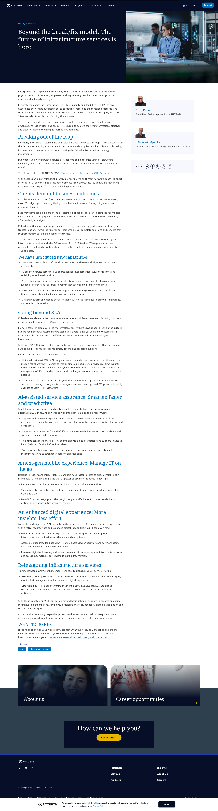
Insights (162, 767)
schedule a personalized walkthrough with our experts (80, 637)
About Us (162, 773)
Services (115, 773)
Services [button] (49, 5)
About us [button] (94, 5)
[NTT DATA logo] (11, 5)
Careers (161, 779)
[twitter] (164, 166)
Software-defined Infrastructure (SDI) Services (84, 173)
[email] (147, 166)
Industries (116, 767)
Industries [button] (32, 5)
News (22, 649)
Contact (208, 5)
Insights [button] (78, 5)
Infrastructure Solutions (39, 649)
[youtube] (26, 768)
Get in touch (108, 737)
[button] (194, 5)
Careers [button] (110, 5)
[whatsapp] (170, 166)
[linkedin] (158, 166)
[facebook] (152, 166)
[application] (109, 804)
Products (65, 5)
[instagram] (32, 768)
